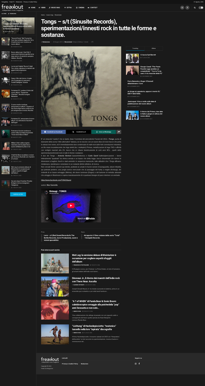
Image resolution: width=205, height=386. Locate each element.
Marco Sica (77, 311)
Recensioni (58, 15)
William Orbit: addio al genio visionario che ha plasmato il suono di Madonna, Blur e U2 (20, 145)
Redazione (19, 2)
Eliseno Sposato (79, 285)
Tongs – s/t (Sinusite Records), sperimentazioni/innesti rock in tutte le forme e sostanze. (17, 26)
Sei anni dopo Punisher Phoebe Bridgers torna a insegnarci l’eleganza (21, 183)
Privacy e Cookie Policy (30, 2)
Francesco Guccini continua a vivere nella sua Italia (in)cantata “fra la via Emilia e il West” (22, 132)
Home (33, 7)
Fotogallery (5, 2)
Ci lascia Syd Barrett (148, 55)
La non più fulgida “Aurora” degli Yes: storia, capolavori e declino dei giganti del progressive (22, 68)
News (43, 7)
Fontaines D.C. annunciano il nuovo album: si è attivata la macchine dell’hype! (22, 120)
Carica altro (18, 194)
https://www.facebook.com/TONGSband (56, 180)
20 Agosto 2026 (88, 311)
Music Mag (55, 7)
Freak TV (12, 2)
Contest (93, 7)
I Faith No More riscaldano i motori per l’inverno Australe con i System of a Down (22, 157)
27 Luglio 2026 (87, 332)
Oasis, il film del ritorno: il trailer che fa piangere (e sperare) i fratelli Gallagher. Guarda (21, 80)
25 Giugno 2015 (58, 42)
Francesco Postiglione (81, 265)
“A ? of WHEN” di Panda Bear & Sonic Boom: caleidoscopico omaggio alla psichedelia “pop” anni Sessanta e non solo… (95, 304)
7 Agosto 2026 (95, 265)
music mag (49, 15)
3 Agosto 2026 (90, 285)
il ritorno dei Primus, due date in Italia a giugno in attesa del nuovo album (151, 114)
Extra (69, 7)
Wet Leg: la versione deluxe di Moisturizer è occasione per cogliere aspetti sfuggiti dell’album (94, 258)
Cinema (81, 7)
